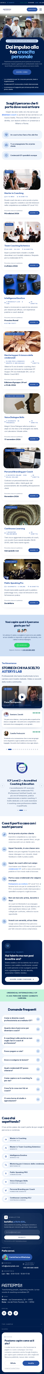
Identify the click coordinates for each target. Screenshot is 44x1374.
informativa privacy (21, 1241)
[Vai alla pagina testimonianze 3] (13, 749)
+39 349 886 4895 (28, 650)
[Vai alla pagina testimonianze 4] (15, 749)
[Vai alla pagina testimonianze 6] (19, 749)
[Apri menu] (40, 9)
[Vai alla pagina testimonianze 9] (25, 749)
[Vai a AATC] (26, 810)
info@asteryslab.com (10, 1266)
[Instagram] (4, 1313)
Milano (4, 1299)
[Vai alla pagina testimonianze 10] (27, 749)
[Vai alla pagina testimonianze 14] (35, 749)
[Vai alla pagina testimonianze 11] (29, 749)
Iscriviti (22, 1237)
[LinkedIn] (10, 1313)
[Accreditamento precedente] (2, 786)
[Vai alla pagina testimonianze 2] (10, 749)
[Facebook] (16, 1313)
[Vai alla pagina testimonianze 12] (31, 749)
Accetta (31, 1363)
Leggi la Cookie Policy (12, 1368)
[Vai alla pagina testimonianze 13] (33, 749)
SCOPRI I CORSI (22, 72)
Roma (4, 1302)
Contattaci (32, 9)
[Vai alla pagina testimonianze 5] (17, 749)
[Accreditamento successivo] (41, 786)
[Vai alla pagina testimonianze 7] (21, 749)
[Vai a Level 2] (19, 810)
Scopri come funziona (20, 979)
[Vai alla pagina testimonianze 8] (23, 749)
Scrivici (23, 645)
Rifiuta (13, 1363)
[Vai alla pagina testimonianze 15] (37, 749)
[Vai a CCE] (23, 810)
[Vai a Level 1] (17, 810)
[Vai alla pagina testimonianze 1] (6, 749)
